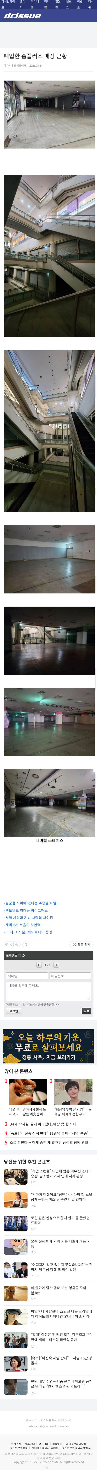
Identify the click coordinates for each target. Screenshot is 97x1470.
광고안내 (43, 1444)
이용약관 (57, 1444)
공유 (25, 944)
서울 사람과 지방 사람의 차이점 (29, 918)
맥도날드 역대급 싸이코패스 (26, 910)
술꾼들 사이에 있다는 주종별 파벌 (30, 903)
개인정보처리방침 (76, 1444)
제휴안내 (30, 1444)
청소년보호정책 (19, 1448)
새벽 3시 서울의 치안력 (23, 925)
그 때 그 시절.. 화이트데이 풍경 (28, 932)
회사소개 (16, 1444)
